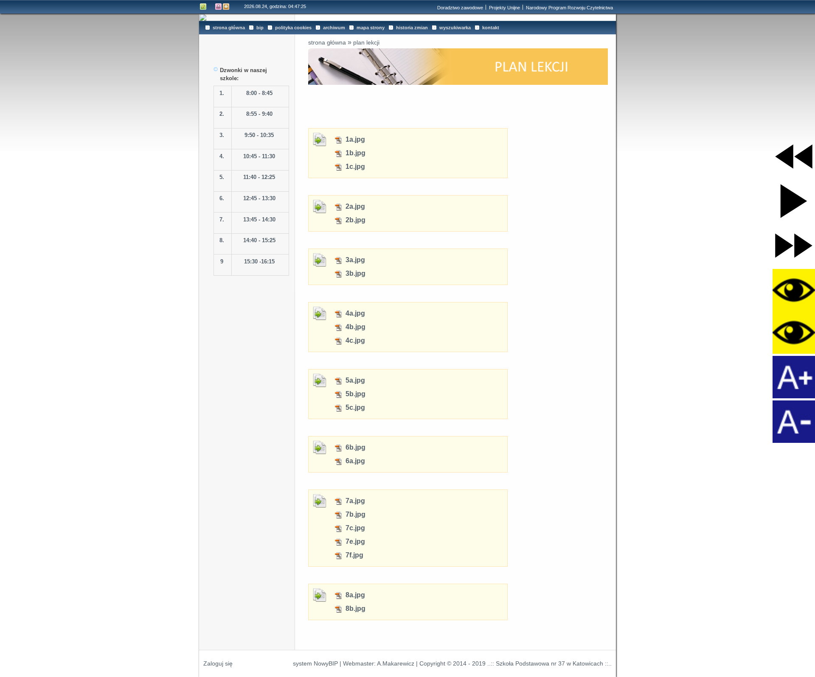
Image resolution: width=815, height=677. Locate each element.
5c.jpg (354, 407)
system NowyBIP (315, 663)
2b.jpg (354, 220)
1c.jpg (354, 166)
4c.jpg (354, 340)
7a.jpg (354, 500)
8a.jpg (354, 595)
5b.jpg (354, 393)
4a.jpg (354, 313)
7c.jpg (354, 528)
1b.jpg (354, 153)
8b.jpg (354, 608)
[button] (794, 156)
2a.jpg (354, 206)
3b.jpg (354, 273)
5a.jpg (354, 380)
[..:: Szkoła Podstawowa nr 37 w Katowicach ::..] (407, 17)
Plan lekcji (366, 42)
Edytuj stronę (203, 6)
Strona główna (327, 42)
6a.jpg (354, 460)
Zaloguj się (218, 663)
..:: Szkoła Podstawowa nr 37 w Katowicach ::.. (549, 663)
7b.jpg (354, 514)
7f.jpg (353, 555)
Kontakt (226, 6)
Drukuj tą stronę (218, 6)
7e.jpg (354, 541)
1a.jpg (354, 139)
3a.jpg (354, 259)
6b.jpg (354, 447)
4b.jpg (354, 326)
